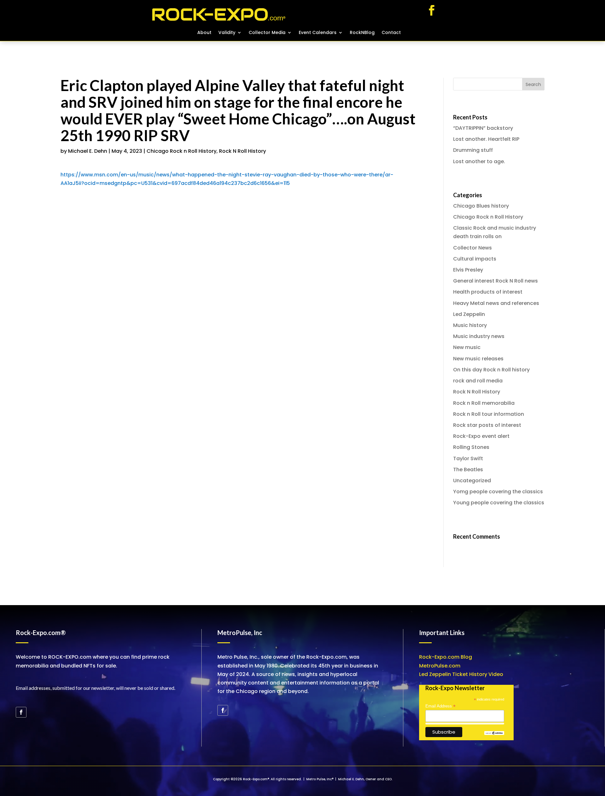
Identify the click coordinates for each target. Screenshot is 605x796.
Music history (470, 325)
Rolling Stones (471, 447)
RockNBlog (362, 33)
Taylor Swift (468, 458)
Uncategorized (472, 480)
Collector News (472, 247)
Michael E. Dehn (87, 151)
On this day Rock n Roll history (491, 369)
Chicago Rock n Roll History (181, 151)
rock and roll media (478, 380)
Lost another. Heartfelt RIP (486, 139)
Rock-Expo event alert (481, 436)
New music (467, 347)
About (204, 33)
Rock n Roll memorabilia (484, 403)
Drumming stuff (473, 150)
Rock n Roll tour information (488, 414)
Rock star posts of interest (487, 425)
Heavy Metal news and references (496, 303)
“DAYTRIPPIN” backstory (483, 128)
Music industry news (478, 336)
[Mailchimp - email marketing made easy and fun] (494, 733)
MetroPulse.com (439, 665)
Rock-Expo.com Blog (445, 657)
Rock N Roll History (242, 151)
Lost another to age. (479, 161)
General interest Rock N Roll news (495, 280)
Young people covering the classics (498, 502)
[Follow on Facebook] (431, 10)
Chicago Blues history (481, 205)
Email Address (440, 706)
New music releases (478, 358)
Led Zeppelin (469, 314)
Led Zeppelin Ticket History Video (461, 674)
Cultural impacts (474, 258)
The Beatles (468, 469)
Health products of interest (487, 291)
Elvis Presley (468, 269)
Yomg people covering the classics (498, 491)
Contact (391, 33)
